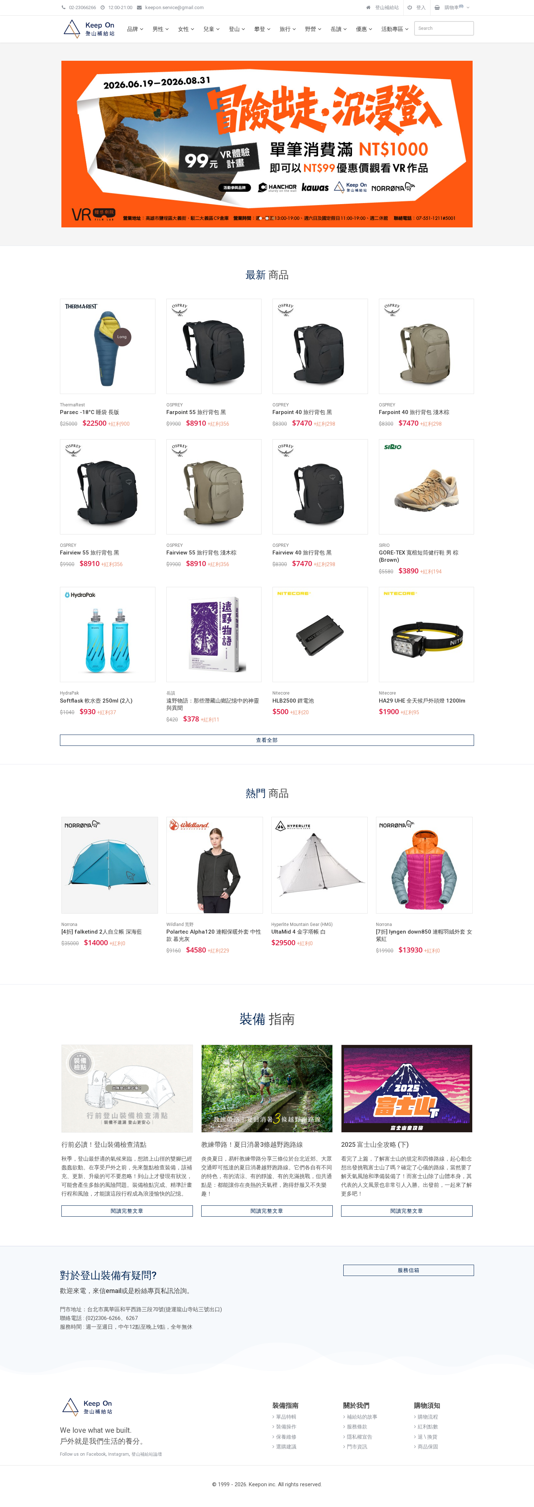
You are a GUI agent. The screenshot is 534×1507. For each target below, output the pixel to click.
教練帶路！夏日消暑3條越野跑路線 (252, 1144)
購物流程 (428, 1417)
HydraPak (69, 693)
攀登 (259, 29)
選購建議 (286, 1447)
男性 (158, 29)
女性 (183, 29)
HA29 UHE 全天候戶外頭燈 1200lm (422, 700)
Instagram (118, 1454)
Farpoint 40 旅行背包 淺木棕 (414, 412)
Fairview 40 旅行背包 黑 (302, 552)
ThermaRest (72, 404)
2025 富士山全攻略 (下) (375, 1144)
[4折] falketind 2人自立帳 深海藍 (101, 932)
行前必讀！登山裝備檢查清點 (103, 1144)
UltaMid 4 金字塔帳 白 (298, 932)
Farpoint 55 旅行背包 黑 (196, 412)
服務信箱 (409, 1270)
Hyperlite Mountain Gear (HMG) (302, 924)
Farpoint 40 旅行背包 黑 (302, 412)
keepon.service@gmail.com (174, 7)
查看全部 (267, 740)
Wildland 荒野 (180, 924)
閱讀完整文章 (127, 1211)
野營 (310, 29)
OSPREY (174, 404)
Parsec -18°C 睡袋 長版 (89, 412)
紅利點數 (428, 1427)
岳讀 (336, 29)
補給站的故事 (362, 1417)
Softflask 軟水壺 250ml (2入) (96, 700)
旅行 (285, 29)
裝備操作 (286, 1427)
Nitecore (281, 693)
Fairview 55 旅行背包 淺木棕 (201, 552)
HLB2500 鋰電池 (293, 700)
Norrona (69, 924)
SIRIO (384, 545)
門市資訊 (357, 1447)
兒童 (208, 29)
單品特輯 (286, 1417)
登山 (234, 29)
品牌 (132, 29)
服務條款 (357, 1427)
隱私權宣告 (359, 1437)
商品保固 (428, 1447)
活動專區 (392, 29)
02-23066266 (82, 7)
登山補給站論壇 (147, 1454)
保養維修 (286, 1437)
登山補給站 (386, 7)
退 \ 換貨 (427, 1437)
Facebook (96, 1454)
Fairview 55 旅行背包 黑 (89, 552)
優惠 (361, 29)
